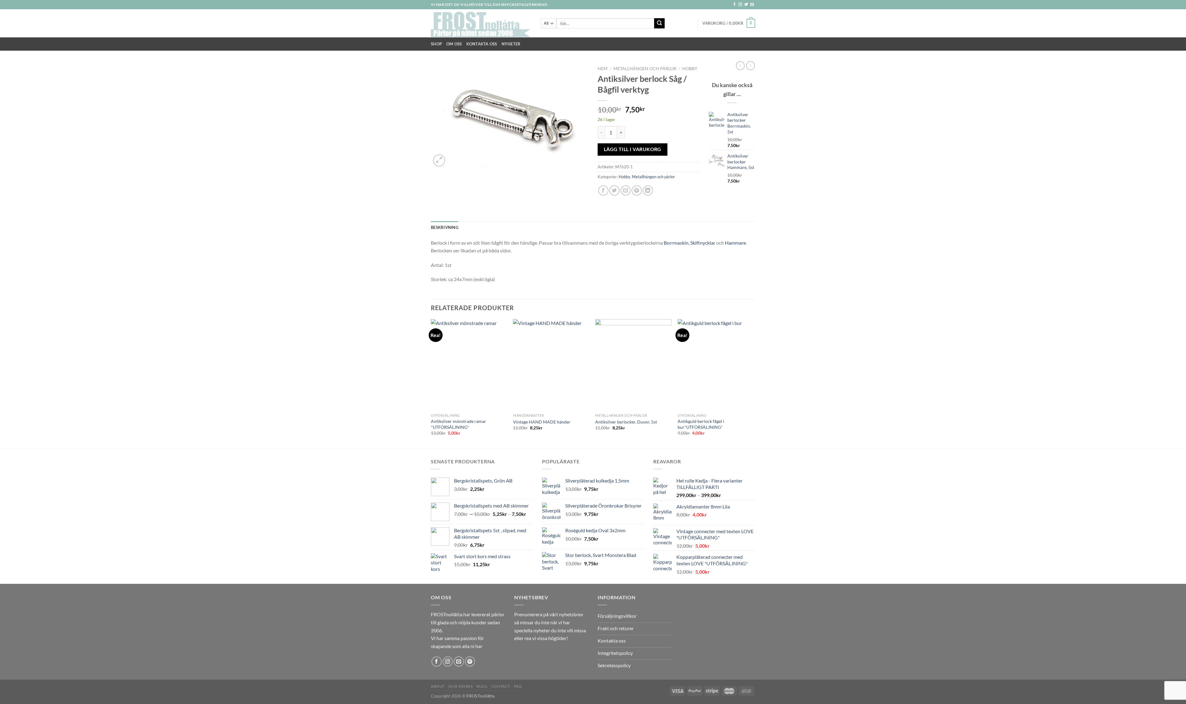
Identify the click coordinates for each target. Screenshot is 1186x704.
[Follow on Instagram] (740, 4)
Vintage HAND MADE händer (541, 421)
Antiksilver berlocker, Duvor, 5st (626, 421)
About (438, 686)
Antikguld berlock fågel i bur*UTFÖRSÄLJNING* (701, 424)
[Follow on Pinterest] (470, 661)
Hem (603, 68)
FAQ (518, 686)
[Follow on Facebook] (734, 4)
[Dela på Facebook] (603, 190)
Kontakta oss (481, 43)
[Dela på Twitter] (614, 190)
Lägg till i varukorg (632, 149)
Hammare (735, 243)
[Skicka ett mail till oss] (752, 4)
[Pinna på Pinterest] (637, 190)
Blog (482, 686)
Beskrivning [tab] (444, 227)
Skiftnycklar (702, 243)
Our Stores (460, 686)
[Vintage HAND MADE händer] (551, 365)
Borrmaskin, (677, 243)
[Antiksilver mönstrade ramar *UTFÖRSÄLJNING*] (469, 365)
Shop (436, 43)
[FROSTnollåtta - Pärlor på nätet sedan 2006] (481, 23)
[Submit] (659, 23)
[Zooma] (439, 160)
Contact (500, 686)
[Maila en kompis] (625, 190)
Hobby (689, 68)
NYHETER (511, 43)
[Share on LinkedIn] (648, 190)
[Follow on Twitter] (746, 4)
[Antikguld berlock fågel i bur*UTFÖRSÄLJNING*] (716, 365)
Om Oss (454, 43)
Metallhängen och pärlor (644, 68)
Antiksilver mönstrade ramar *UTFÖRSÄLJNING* (458, 424)
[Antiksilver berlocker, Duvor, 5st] (633, 365)
